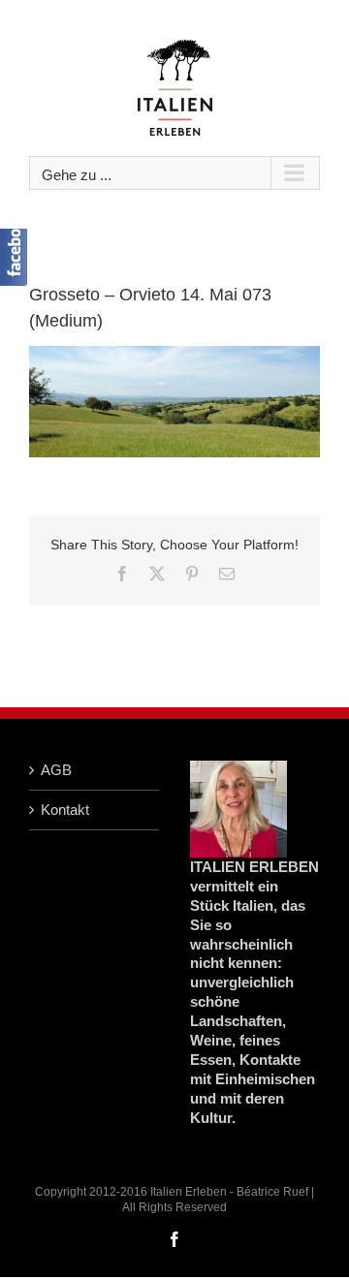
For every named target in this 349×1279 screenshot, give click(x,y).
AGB (56, 770)
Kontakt (65, 809)
